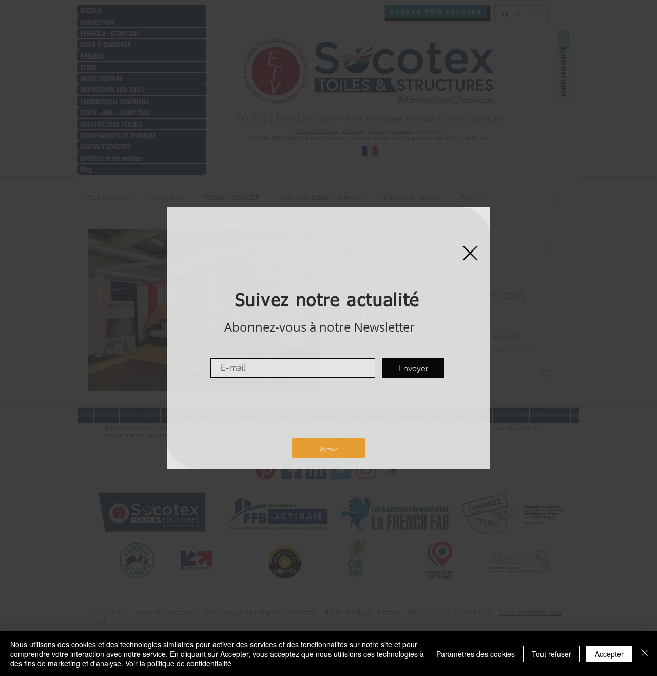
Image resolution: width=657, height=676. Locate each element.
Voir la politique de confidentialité (178, 663)
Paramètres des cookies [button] (475, 654)
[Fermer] (645, 654)
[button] (470, 253)
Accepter (609, 654)
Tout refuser (551, 654)
